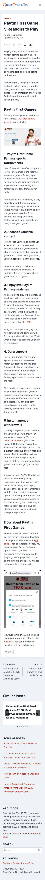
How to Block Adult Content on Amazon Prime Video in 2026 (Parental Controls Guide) (19, 788)
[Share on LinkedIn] (25, 45)
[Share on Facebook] (19, 45)
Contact (16, 833)
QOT (8, 35)
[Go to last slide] (7, 713)
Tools (24, 833)
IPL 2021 (27, 322)
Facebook (17, 863)
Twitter (6, 863)
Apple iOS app (11, 641)
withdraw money (12, 440)
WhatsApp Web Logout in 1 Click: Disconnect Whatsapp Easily (11, 671)
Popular (8, 652)
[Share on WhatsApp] (30, 45)
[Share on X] (14, 45)
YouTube (29, 863)
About (6, 833)
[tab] (17, 726)
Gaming (7, 18)
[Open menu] (39, 5)
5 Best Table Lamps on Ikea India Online (34, 670)
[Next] (38, 713)
